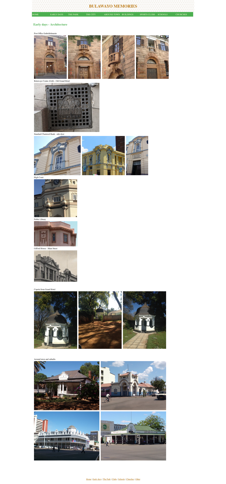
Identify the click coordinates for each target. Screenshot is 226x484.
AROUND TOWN (112, 14)
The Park (107, 479)
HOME (35, 14)
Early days (97, 479)
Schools (121, 479)
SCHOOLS (163, 14)
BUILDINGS (127, 14)
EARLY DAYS (56, 14)
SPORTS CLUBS (147, 14)
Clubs (114, 479)
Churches (130, 479)
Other (137, 479)
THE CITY (91, 14)
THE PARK (73, 14)
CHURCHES (181, 14)
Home (88, 479)
